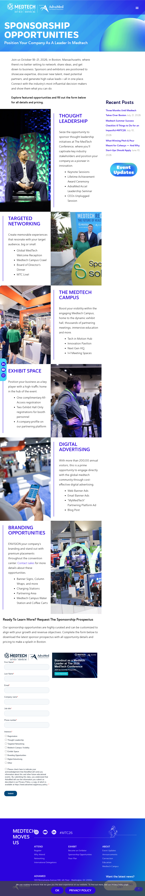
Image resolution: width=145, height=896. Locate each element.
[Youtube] (45, 832)
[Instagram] (36, 832)
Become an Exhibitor (77, 850)
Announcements (109, 854)
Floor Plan (72, 858)
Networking (39, 858)
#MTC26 (66, 833)
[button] (137, 8)
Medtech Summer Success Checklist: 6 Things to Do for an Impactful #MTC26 (122, 125)
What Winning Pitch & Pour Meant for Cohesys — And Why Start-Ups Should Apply (123, 145)
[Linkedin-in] (54, 832)
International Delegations (45, 862)
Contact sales (25, 563)
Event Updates (109, 850)
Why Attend (39, 854)
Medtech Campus (110, 866)
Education (107, 862)
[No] (138, 889)
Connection (107, 858)
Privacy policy (80, 890)
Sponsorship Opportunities (80, 854)
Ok (57, 890)
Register (37, 850)
